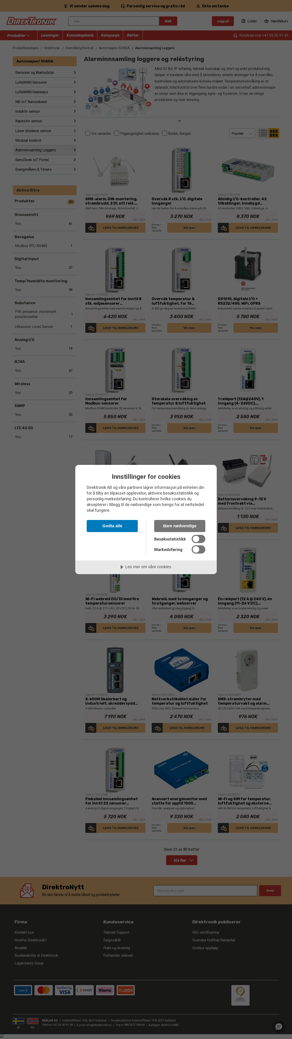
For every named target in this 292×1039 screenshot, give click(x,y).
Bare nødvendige (179, 526)
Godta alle (112, 526)
